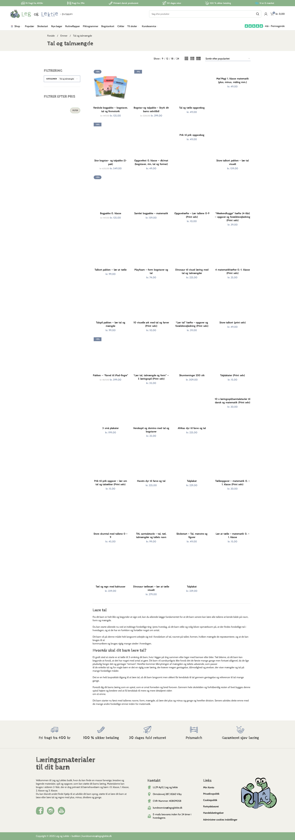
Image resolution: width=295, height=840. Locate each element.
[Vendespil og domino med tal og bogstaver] (151, 407)
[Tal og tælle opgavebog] (192, 87)
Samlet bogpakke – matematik (151, 213)
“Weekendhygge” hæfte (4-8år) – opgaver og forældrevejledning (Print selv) (232, 217)
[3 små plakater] (111, 407)
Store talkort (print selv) (232, 322)
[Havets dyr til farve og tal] (151, 460)
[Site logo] (41, 13)
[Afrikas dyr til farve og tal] (192, 407)
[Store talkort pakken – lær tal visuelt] (232, 140)
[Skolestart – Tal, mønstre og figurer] (192, 513)
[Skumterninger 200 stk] (192, 354)
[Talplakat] (192, 460)
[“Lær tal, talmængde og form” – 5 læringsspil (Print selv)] (151, 354)
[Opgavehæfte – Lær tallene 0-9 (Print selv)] (192, 192)
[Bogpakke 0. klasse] (111, 192)
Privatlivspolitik (211, 793)
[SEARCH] (257, 14)
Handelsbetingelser (213, 812)
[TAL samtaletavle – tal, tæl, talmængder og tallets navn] (151, 513)
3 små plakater (110, 428)
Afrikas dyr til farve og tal (192, 428)
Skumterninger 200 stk (192, 375)
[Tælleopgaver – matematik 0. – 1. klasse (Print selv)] (232, 460)
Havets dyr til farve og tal (151, 480)
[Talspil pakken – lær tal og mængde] (111, 301)
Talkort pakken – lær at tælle (111, 269)
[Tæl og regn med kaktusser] (111, 565)
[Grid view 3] (186, 58)
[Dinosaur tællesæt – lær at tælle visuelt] (151, 565)
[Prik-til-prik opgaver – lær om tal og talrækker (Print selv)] (111, 460)
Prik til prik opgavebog (191, 134)
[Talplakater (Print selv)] (232, 354)
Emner (64, 35)
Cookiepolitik (210, 800)
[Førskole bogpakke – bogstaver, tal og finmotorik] (111, 87)
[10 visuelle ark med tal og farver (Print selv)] (151, 301)
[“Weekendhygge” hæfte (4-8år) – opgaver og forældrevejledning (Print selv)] (232, 192)
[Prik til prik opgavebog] (192, 127)
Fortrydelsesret (211, 806)
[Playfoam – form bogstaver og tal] (151, 249)
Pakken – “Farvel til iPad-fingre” (110, 375)
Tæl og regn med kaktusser (110, 586)
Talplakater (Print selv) (232, 375)
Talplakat (192, 480)
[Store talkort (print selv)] (232, 301)
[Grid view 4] (192, 58)
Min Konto (208, 787)
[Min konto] (266, 14)
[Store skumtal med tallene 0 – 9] (111, 513)
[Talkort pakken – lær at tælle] (111, 249)
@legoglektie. (102, 836)
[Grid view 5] (198, 58)
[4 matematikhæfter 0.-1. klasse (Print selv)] (232, 249)
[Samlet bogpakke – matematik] (151, 192)
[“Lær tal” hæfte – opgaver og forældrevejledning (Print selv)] (192, 301)
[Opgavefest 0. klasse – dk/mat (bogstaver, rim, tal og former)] (151, 140)
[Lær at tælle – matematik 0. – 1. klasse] (232, 513)
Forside (51, 35)
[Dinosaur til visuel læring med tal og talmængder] (192, 249)
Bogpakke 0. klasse (110, 213)
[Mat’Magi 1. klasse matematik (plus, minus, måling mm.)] (232, 72)
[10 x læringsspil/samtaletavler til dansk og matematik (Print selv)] (232, 392)
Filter (75, 110)
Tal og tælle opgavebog (192, 107)
